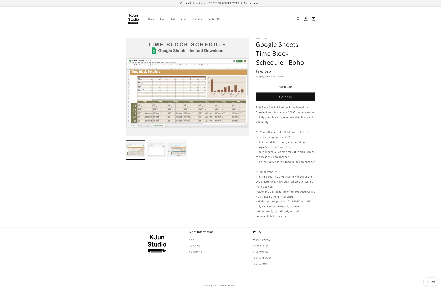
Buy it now (285, 96)
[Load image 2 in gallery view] (156, 149)
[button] (163, 19)
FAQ (191, 239)
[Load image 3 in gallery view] (177, 149)
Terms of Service (262, 257)
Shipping (260, 76)
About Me (194, 245)
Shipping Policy (261, 239)
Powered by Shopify (228, 285)
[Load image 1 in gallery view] (135, 149)
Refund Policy (260, 245)
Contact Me (195, 251)
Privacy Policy (260, 251)
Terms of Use (260, 263)
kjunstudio (215, 285)
